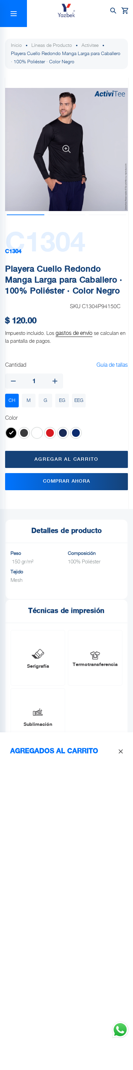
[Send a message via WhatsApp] (120, 1029)
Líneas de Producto (51, 45)
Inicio (16, 45)
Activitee (90, 45)
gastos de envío (74, 333)
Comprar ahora (66, 481)
